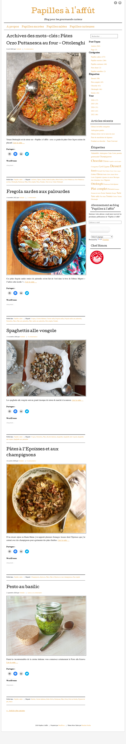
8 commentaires (29, 49)
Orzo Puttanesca (69, 179)
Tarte (119, 192)
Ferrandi (99, 171)
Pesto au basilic (22, 587)
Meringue (116, 177)
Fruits (111, 171)
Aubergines (104, 153)
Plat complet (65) (97, 82)
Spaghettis (60, 437)
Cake (110, 153)
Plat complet (32, 182)
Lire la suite (19, 142)
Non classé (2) (96, 67)
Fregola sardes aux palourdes (38, 192)
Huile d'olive (50, 699)
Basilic (33, 699)
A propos (13, 27)
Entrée (94, 170)
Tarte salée (95, 196)
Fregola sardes (59, 318)
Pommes (116, 189)
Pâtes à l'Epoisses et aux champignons (61, 577)
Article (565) (95, 46)
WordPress (61, 725)
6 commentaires (32, 337)
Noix (102, 180)
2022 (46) (94, 114)
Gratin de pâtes (50, 179)
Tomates (42, 182)
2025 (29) (94, 103)
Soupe (114, 193)
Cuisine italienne (41, 318)
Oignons (107, 180)
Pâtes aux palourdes (22, 321)
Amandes (95, 153)
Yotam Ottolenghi (58, 182)
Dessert (115, 165)
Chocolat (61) (96, 85)
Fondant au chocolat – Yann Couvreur (104, 141)
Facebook (115, 2)
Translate (105, 239)
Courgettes (94, 166)
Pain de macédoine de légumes (101, 137)
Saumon (108, 193)
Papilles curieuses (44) (99, 64)
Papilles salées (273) (98, 57)
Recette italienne (51, 437)
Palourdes (9, 321)
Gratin (43, 179)
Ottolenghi (14, 182)
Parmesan (21, 182)
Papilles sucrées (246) (98, 60)
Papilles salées (57, 27)
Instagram (119, 2)
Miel (92, 180)
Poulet (103, 193)
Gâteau (100, 174)
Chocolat (96, 160)
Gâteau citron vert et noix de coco (103, 134)
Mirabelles (97, 180)
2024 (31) (94, 107)
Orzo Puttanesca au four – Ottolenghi (45, 44)
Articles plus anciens (15, 710)
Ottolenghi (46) (96, 89)
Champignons (35, 577)
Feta (104, 171)
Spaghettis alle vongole (31, 331)
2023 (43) (94, 111)
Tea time (103, 196)
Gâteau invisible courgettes (100, 126)
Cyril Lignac (104, 166)
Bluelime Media (86, 725)
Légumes (98, 177)
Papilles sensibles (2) (98, 71)
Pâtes (26, 182)
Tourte (115, 196)
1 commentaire (31, 197)
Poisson (111, 189)
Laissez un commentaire (35, 593)
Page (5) (94, 49)
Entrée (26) (95, 93)
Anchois (33, 179)
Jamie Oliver (114, 174)
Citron (106, 160)
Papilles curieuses (82, 27)
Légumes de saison (107, 177)
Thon (37, 182)
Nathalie (18, 49)
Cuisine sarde (51, 318)
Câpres (39, 179)
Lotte (93, 177)
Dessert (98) (95, 78)
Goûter (93, 174)
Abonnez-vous (99, 229)
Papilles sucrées (33, 27)
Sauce (10, 701)
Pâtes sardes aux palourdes (37, 321)
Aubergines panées (97, 130)
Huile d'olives (60, 179)
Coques (33, 318)
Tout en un (49, 182)
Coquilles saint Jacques (115, 161)
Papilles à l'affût (63, 11)
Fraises (107, 171)
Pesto (66, 699)
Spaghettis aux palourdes (21, 439)
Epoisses (42, 577)
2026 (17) (94, 100)
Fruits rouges (117, 171)
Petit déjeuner (114, 184)
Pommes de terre (96, 193)
